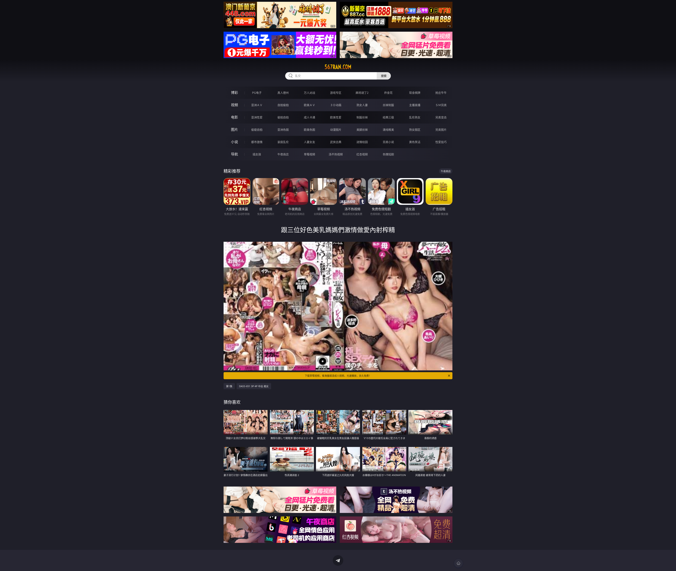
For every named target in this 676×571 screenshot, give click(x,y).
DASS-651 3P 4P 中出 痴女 (254, 386)
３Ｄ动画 (335, 105)
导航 (234, 154)
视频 (234, 105)
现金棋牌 (414, 93)
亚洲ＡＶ (256, 105)
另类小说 (388, 142)
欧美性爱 (335, 117)
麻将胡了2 (362, 93)
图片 (234, 129)
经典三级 (388, 117)
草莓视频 (309, 154)
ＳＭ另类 (441, 105)
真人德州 (283, 93)
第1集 (229, 386)
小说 (234, 142)
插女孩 (257, 154)
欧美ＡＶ (309, 105)
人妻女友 (309, 142)
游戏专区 (335, 93)
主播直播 (414, 105)
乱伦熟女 (414, 117)
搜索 (384, 76)
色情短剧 (388, 154)
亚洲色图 (283, 130)
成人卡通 (309, 117)
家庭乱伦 (283, 142)
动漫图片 (335, 130)
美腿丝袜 (362, 130)
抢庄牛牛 (441, 93)
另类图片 (441, 130)
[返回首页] (458, 563)
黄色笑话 (414, 142)
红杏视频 (362, 154)
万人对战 (309, 93)
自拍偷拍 (283, 105)
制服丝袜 (362, 117)
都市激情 (256, 142)
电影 (234, 117)
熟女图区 (414, 130)
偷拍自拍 (283, 117)
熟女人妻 (362, 105)
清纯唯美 (388, 130)
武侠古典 (335, 142)
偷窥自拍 (256, 130)
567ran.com (338, 66)
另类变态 (441, 117)
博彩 (234, 92)
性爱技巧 (441, 142)
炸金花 (388, 93)
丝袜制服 (388, 105)
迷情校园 (362, 142)
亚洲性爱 (256, 117)
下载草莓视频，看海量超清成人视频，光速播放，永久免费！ (338, 375)
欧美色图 (309, 130)
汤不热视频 (336, 154)
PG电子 (257, 93)
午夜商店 (283, 154)
